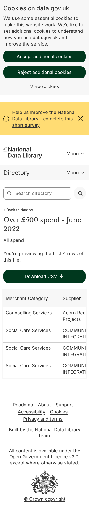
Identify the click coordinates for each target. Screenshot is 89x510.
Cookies (59, 412)
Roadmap (23, 404)
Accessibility (31, 412)
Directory (16, 172)
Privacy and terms (43, 419)
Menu (72, 153)
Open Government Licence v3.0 (43, 456)
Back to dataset (20, 210)
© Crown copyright (44, 499)
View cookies (44, 86)
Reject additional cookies (44, 72)
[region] (44, 334)
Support (64, 404)
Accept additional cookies (45, 56)
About (44, 404)
